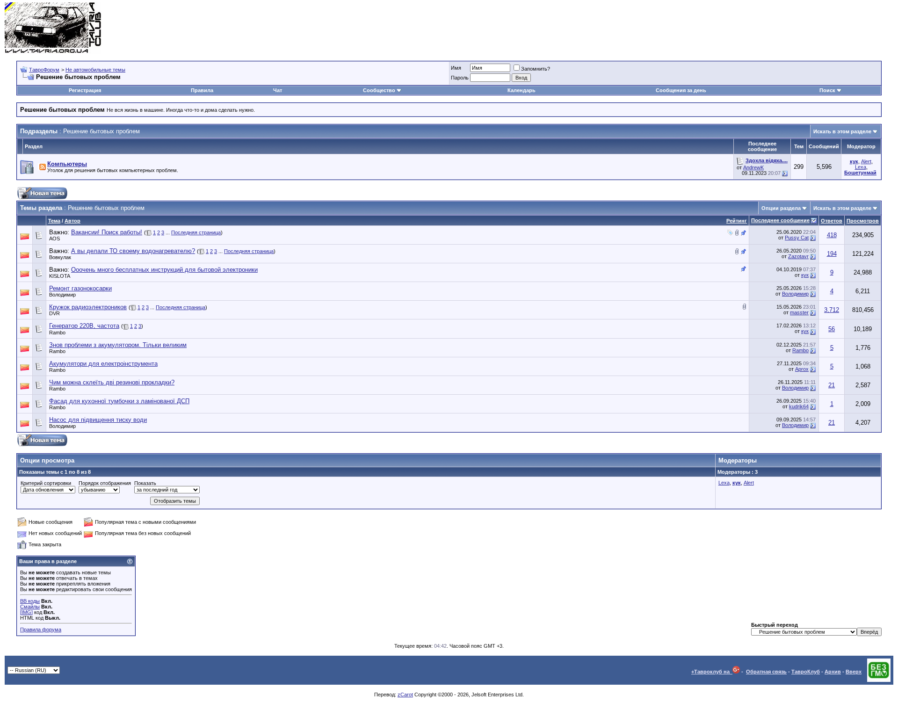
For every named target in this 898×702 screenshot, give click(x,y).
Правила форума (40, 629)
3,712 (831, 309)
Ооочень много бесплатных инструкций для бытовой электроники (164, 269)
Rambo (57, 332)
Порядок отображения (105, 483)
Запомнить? (535, 69)
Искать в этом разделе (842, 131)
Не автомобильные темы (95, 69)
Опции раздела (781, 208)
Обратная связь (766, 671)
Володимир (62, 294)
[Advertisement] (723, 28)
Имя (456, 68)
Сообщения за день (681, 90)
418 (832, 235)
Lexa (860, 167)
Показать (145, 483)
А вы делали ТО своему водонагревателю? (133, 250)
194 (832, 253)
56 (831, 329)
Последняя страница (196, 232)
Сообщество (379, 90)
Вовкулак (60, 257)
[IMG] (26, 612)
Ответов (831, 221)
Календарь (521, 90)
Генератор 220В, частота (84, 325)
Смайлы (30, 606)
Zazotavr (798, 256)
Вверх (854, 671)
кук (805, 275)
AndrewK (753, 167)
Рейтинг (736, 221)
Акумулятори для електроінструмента (103, 363)
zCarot (405, 694)
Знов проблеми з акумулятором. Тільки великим (118, 344)
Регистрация (85, 90)
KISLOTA (59, 276)
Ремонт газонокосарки (80, 288)
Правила (202, 90)
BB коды (30, 601)
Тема (54, 221)
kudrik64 (799, 406)
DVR (54, 313)
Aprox (802, 369)
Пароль (460, 77)
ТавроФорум (44, 69)
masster (799, 312)
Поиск (827, 90)
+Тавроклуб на (711, 671)
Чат (277, 90)
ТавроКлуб (805, 671)
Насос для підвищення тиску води (98, 419)
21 (831, 385)
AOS (54, 238)
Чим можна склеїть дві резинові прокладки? (111, 382)
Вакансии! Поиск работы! (106, 232)
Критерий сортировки (46, 483)
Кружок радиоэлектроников (88, 307)
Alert (866, 161)
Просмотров (863, 221)
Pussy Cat (797, 237)
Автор (72, 221)
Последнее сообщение (780, 220)
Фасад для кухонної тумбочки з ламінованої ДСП (119, 401)
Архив (833, 671)
